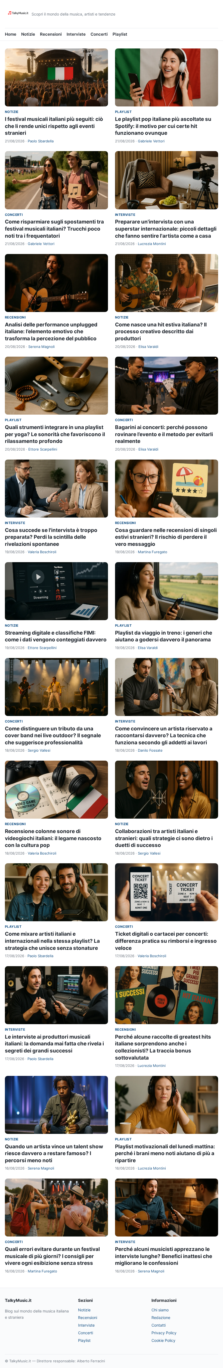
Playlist (120, 34)
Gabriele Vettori (151, 141)
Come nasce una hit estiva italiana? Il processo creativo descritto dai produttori (161, 332)
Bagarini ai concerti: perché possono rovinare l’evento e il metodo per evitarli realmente (164, 434)
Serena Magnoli (41, 346)
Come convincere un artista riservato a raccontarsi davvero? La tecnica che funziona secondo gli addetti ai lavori (163, 736)
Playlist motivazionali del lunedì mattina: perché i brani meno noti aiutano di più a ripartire (165, 1153)
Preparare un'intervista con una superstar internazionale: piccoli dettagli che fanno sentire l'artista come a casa (165, 229)
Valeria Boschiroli (42, 552)
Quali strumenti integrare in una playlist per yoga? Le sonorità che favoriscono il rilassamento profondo (55, 434)
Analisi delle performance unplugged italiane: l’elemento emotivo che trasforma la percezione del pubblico (51, 332)
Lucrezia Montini (152, 243)
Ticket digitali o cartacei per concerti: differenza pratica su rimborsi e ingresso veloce (166, 941)
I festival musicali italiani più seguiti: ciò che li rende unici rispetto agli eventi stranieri (54, 126)
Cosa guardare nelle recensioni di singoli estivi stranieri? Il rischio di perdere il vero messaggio (166, 537)
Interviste (76, 34)
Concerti (99, 34)
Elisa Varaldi (148, 346)
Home (10, 34)
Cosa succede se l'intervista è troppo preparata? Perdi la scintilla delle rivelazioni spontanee (51, 537)
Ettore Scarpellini (42, 449)
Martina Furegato (152, 552)
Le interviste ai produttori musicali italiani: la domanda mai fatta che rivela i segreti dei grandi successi (54, 1044)
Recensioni (51, 34)
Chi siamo (160, 1310)
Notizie (28, 34)
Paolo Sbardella (41, 141)
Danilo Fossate (150, 750)
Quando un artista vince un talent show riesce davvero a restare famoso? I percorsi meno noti (54, 1153)
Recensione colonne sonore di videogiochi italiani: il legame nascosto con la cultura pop (53, 838)
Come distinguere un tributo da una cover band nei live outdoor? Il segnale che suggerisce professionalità (53, 736)
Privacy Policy (163, 1332)
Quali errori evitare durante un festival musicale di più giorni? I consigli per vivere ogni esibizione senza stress (52, 1256)
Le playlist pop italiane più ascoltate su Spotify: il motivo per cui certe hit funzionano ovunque (163, 126)
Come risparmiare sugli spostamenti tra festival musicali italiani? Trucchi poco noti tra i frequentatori (54, 229)
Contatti (158, 1325)
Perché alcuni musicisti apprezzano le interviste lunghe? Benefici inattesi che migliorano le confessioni (163, 1256)
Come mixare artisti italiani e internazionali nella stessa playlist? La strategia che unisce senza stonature (52, 941)
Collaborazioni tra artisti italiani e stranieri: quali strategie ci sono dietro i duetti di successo (164, 838)
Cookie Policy (163, 1340)
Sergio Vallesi (39, 750)
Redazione (160, 1317)
